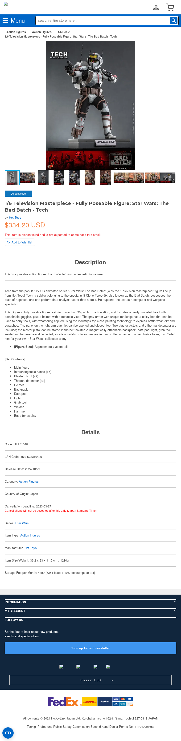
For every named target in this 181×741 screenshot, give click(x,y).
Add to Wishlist (22, 242)
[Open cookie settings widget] (8, 733)
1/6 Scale (64, 32)
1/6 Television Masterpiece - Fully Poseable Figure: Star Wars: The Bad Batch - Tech (61, 36)
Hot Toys (15, 217)
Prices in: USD (90, 680)
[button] (167, 49)
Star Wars (22, 523)
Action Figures (16, 32)
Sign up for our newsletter (90, 648)
